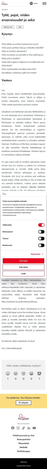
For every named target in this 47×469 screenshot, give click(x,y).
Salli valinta (23, 267)
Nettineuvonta (8, 27)
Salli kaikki (23, 261)
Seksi (20, 27)
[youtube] (34, 428)
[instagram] (18, 428)
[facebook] (13, 428)
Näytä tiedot (35, 254)
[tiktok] (23, 428)
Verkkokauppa (23, 451)
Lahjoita (24, 402)
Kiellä (23, 274)
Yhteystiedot (23, 443)
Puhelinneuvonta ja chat (23, 435)
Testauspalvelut (23, 439)
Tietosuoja (23, 462)
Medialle (23, 447)
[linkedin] (29, 428)
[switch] (41, 232)
